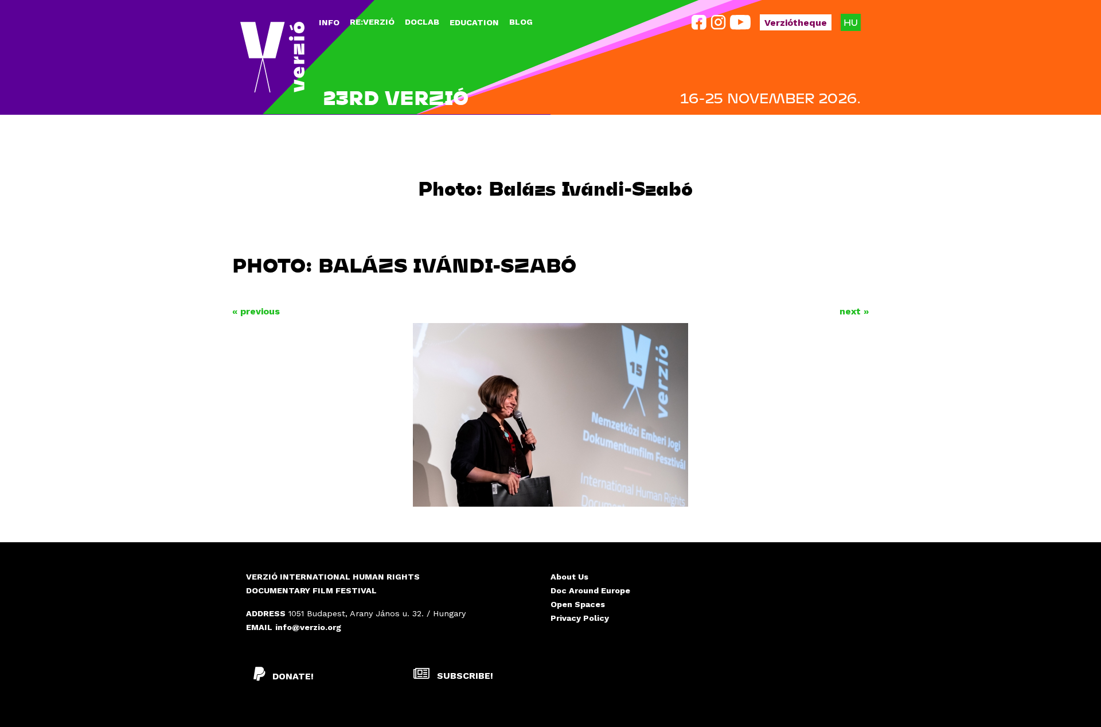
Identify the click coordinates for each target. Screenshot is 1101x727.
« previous (256, 311)
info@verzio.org (308, 627)
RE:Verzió (372, 21)
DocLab (422, 21)
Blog (521, 21)
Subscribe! (463, 675)
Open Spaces (577, 604)
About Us (569, 576)
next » (854, 311)
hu (851, 22)
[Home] (272, 57)
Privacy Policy (579, 618)
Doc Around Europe (590, 590)
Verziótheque (795, 22)
